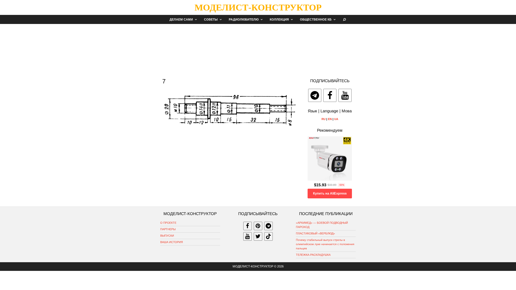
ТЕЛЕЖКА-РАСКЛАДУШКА (313, 254)
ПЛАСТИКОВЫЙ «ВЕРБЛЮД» (315, 233)
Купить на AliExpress (330, 193)
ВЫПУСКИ (167, 235)
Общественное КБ (316, 19)
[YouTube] (345, 95)
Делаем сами (181, 19)
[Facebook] (329, 95)
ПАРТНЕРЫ (168, 229)
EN (330, 119)
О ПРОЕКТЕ (168, 222)
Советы (211, 19)
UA (336, 119)
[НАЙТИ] (345, 19)
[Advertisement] (258, 49)
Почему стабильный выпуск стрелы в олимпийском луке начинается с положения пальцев (325, 244)
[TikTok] (268, 236)
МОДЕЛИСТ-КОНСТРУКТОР (258, 7)
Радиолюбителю (244, 19)
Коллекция (279, 19)
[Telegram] (314, 95)
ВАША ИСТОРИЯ (171, 242)
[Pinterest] (258, 226)
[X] (258, 236)
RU (323, 119)
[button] (197, 19)
